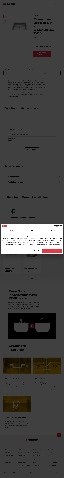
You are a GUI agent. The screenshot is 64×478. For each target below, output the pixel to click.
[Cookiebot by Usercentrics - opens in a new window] (55, 226)
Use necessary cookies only (31, 250)
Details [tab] (32, 230)
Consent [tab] (11, 230)
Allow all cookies (52, 250)
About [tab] (53, 230)
